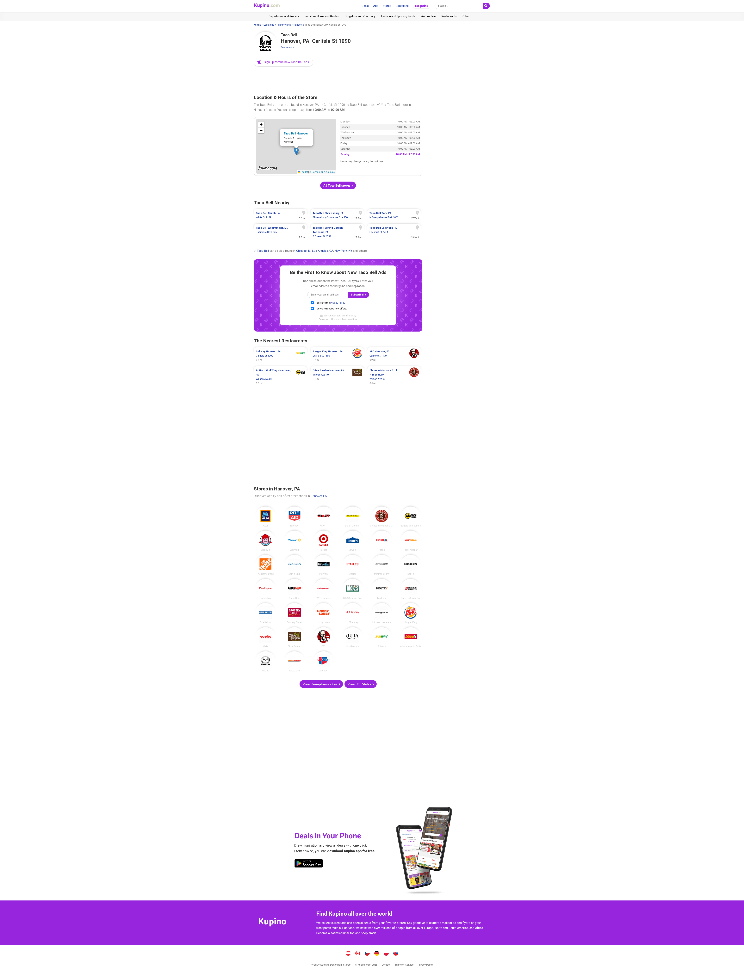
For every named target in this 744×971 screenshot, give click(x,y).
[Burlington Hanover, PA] (265, 589)
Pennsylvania (284, 24)
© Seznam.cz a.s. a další (322, 171)
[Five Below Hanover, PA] (265, 613)
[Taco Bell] (265, 43)
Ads (375, 6)
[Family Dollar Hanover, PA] (410, 541)
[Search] (486, 6)
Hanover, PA (319, 496)
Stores (387, 6)
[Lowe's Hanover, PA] (352, 541)
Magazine (421, 6)
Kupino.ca (358, 954)
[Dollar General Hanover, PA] (352, 517)
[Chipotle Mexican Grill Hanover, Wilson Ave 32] (394, 376)
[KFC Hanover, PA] (323, 637)
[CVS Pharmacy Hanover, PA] (323, 589)
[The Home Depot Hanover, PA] (265, 565)
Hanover (298, 24)
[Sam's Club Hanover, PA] (294, 565)
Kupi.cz (367, 954)
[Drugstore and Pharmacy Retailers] (360, 16)
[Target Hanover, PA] (323, 541)
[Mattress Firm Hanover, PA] (381, 565)
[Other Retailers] (465, 16)
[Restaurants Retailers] (449, 16)
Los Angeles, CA (322, 251)
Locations (402, 6)
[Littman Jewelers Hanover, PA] (381, 613)
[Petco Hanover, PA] (381, 541)
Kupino (257, 24)
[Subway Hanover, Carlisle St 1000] (280, 355)
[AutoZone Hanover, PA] (294, 661)
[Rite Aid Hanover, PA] (294, 517)
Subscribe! (357, 294)
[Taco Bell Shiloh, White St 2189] (280, 215)
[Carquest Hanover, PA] (323, 661)
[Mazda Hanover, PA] (265, 661)
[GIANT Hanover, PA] (323, 517)
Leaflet (304, 171)
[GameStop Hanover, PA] (294, 589)
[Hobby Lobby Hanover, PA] (323, 613)
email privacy (349, 315)
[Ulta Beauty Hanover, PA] (352, 637)
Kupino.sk (396, 954)
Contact (386, 964)
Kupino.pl (386, 954)
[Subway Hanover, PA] (381, 637)
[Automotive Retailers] (428, 16)
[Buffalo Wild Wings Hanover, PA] (410, 517)
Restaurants (287, 47)
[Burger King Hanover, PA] (410, 613)
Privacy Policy (337, 303)
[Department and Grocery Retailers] (284, 16)
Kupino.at (348, 954)
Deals (365, 6)
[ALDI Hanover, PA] (265, 517)
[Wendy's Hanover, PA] (265, 541)
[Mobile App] (308, 864)
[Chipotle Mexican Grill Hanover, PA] (381, 517)
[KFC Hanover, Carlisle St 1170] (394, 355)
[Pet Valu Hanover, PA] (323, 565)
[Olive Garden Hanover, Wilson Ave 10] (337, 376)
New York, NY (343, 251)
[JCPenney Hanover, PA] (352, 613)
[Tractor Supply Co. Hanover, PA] (410, 589)
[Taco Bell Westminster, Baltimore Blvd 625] (280, 232)
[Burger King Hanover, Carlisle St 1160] (337, 355)
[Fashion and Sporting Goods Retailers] (398, 16)
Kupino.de (377, 954)
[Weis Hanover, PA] (265, 637)
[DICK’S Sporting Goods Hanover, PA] (352, 589)
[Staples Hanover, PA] (352, 565)
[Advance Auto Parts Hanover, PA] (410, 637)
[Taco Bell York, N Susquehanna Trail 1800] (394, 215)
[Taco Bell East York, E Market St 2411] (394, 232)
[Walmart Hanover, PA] (294, 541)
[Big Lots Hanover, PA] (381, 589)
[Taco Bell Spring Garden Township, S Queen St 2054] (337, 232)
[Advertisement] (338, 79)
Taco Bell (263, 251)
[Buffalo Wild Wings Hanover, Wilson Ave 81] (280, 376)
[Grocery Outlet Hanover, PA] (294, 613)
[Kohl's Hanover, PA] (410, 565)
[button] (283, 62)
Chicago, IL (303, 251)
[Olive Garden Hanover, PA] (294, 637)
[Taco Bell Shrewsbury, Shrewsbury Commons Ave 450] (337, 215)
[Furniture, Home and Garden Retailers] (322, 16)
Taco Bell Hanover (296, 133)
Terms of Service (404, 964)
